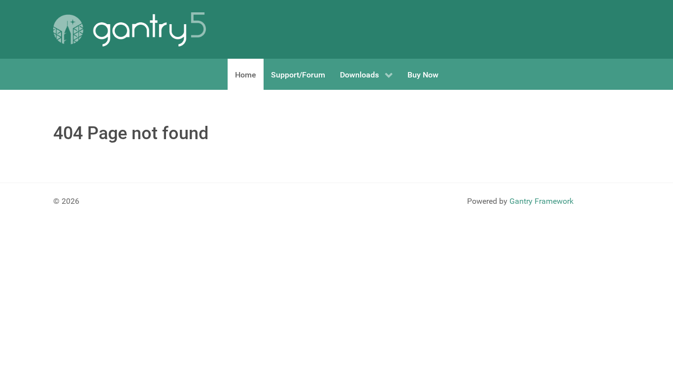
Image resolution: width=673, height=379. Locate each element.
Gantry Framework (541, 201)
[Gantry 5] (129, 29)
